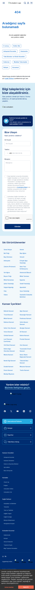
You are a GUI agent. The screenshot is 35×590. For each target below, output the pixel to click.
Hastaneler (24, 51)
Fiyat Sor (10, 435)
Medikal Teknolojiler (20, 62)
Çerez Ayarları (9, 587)
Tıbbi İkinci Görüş (13, 442)
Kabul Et (26, 587)
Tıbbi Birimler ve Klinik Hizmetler (14, 56)
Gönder (17, 226)
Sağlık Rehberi (9, 78)
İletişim (5, 67)
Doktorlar (6, 62)
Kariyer (10, 428)
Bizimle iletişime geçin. (18, 387)
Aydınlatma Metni (22, 187)
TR (31, 3)
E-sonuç (6, 46)
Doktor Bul (16, 46)
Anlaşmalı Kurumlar (9, 51)
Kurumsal (15, 67)
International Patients (14, 421)
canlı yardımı (13, 124)
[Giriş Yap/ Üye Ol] (28, 3)
